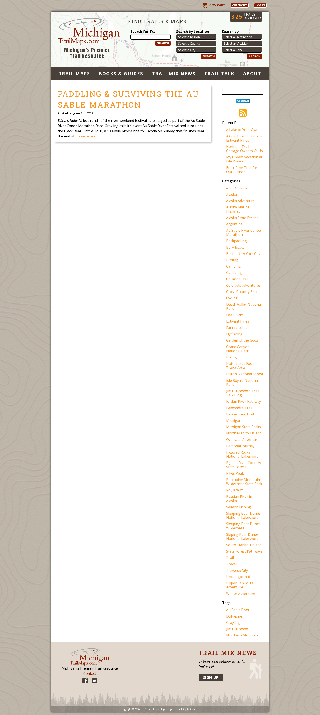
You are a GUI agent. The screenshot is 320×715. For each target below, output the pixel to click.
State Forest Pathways (244, 551)
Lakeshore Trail (239, 407)
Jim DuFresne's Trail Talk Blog (242, 392)
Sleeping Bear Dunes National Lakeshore (243, 515)
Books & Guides (121, 73)
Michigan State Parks (243, 426)
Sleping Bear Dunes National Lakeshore (242, 536)
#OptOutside (237, 188)
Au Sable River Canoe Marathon (243, 232)
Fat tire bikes (236, 327)
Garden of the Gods (242, 340)
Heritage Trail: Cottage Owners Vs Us (244, 148)
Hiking (231, 357)
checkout (239, 5)
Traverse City (237, 570)
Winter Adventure (240, 593)
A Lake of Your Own (242, 129)
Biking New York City (243, 253)
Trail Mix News (174, 73)
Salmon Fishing (238, 507)
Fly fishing (234, 334)
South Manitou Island (243, 545)
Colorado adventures (243, 285)
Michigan (233, 420)
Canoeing (234, 272)
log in (260, 5)
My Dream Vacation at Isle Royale (244, 159)
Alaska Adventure (240, 200)
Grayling (233, 622)
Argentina (234, 224)
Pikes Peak (235, 473)
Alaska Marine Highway (237, 209)
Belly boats (235, 247)
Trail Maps (74, 73)
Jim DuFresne (237, 628)
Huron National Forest (244, 374)
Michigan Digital (166, 709)
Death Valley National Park (244, 306)
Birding (232, 260)
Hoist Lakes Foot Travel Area (240, 365)
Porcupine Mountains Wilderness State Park (244, 481)
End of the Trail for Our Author (241, 169)
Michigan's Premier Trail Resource (87, 53)
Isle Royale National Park (242, 382)
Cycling (232, 298)
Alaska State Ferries (242, 217)
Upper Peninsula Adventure (240, 585)
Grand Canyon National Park (237, 348)
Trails (231, 557)
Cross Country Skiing (243, 291)
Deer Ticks (235, 315)
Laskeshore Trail (240, 414)
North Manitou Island (244, 433)
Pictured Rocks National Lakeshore (242, 454)
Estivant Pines (237, 321)
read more (87, 136)
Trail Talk (219, 73)
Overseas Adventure (242, 439)
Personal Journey (240, 446)
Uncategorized (238, 576)
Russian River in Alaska (239, 498)
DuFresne (234, 616)
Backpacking (236, 240)
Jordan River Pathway (243, 401)
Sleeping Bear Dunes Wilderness (243, 525)
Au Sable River (237, 609)
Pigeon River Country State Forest (243, 464)
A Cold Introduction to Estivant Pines (244, 138)
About (252, 73)
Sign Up (211, 677)
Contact (89, 673)
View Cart (216, 5)
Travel (231, 564)
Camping (233, 266)
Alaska (231, 194)
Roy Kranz (234, 490)
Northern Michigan (242, 635)
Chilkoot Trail (237, 278)
